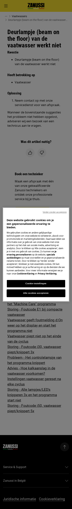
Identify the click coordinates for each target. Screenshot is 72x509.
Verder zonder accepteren (55, 212)
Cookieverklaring (25, 273)
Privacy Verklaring (47, 273)
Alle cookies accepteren (36, 293)
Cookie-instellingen (36, 283)
